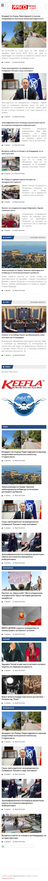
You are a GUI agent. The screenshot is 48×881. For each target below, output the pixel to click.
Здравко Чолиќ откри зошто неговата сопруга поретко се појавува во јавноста (23, 665)
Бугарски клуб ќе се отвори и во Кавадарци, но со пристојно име (22, 152)
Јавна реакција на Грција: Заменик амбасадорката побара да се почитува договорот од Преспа (23, 271)
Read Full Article (19, 62)
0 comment (7, 62)
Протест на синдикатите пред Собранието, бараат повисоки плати (22, 209)
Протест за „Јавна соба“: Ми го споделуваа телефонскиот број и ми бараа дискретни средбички (22, 595)
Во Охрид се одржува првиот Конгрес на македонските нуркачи (18, 180)
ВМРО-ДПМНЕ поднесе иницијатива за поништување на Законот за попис (20, 629)
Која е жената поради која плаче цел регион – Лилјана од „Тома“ (23, 698)
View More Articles (37, 237)
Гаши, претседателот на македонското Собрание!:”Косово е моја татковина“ (18, 69)
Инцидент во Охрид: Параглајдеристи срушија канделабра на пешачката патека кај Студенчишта (23, 17)
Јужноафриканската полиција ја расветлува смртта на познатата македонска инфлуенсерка (23, 123)
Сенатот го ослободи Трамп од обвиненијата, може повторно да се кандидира (23, 336)
